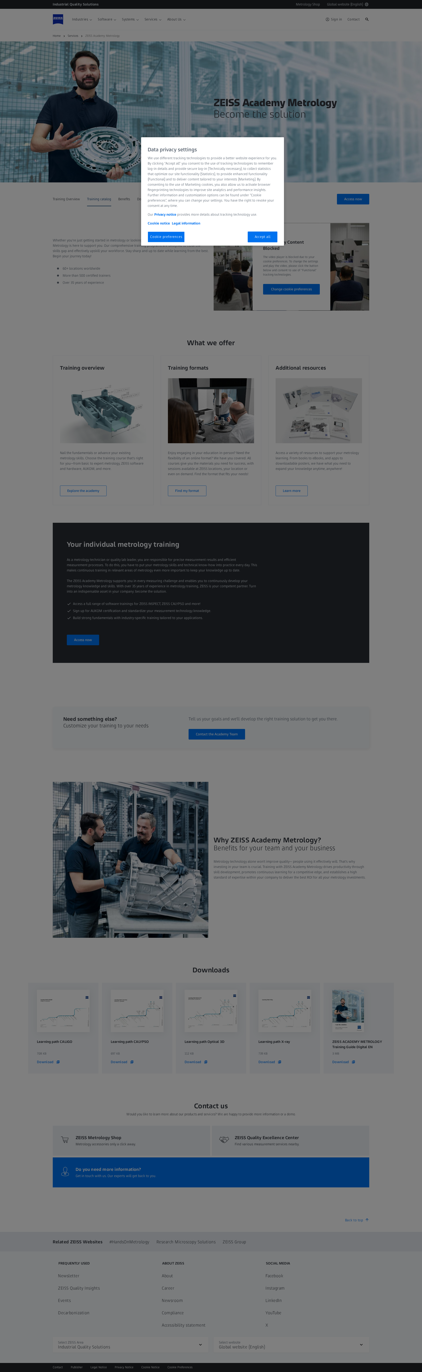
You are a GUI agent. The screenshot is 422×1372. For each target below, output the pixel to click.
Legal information (186, 223)
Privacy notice (165, 214)
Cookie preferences (166, 237)
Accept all (263, 237)
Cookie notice (159, 223)
